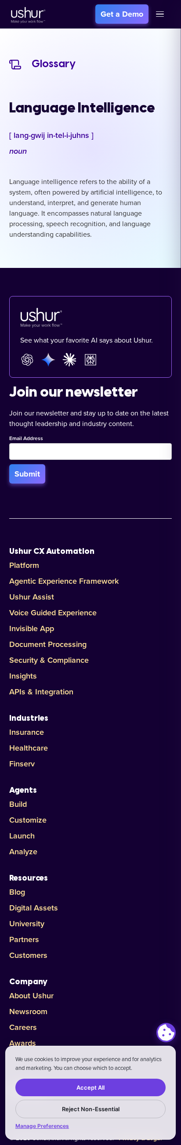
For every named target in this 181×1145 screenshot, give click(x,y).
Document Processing (48, 644)
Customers (28, 955)
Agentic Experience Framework (64, 581)
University (26, 923)
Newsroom (28, 1011)
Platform (24, 565)
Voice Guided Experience (53, 612)
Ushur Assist (31, 596)
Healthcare (28, 748)
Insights (23, 676)
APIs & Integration (41, 691)
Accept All (90, 1087)
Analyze (23, 851)
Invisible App (31, 628)
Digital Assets (33, 907)
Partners (24, 939)
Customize (28, 820)
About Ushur (31, 995)
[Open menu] (160, 14)
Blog (17, 892)
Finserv (22, 763)
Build (18, 804)
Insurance (26, 732)
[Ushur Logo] (27, 14)
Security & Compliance (49, 660)
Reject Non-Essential (90, 1108)
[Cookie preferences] (166, 1032)
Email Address (26, 438)
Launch (22, 835)
